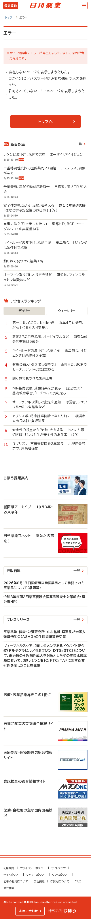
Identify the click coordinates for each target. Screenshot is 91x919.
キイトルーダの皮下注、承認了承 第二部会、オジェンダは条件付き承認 (45, 245)
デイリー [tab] (24, 310)
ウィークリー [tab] (66, 310)
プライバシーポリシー (33, 868)
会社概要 (9, 888)
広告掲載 (39, 881)
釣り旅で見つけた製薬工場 (26, 261)
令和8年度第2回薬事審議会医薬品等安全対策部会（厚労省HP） (44, 599)
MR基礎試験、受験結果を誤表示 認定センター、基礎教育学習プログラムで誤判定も (49, 391)
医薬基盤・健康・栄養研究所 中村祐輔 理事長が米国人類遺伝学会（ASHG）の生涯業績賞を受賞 (44, 634)
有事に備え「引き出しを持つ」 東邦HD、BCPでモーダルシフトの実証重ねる (44, 226)
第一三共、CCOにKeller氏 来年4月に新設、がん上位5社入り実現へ (48, 325)
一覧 (78, 144)
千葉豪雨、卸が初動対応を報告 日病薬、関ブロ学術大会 (45, 189)
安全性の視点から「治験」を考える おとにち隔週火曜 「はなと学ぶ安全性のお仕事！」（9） (45, 208)
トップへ (45, 122)
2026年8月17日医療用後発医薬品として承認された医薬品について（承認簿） (44, 585)
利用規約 (9, 868)
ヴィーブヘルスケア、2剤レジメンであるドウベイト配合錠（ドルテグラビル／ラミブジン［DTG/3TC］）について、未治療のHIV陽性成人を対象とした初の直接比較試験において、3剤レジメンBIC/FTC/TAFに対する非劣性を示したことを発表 (45, 655)
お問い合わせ (28, 911)
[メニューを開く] (84, 5)
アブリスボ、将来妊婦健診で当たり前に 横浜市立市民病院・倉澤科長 (48, 418)
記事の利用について (16, 881)
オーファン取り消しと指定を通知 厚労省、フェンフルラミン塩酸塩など (44, 277)
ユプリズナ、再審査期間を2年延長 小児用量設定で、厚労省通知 (48, 446)
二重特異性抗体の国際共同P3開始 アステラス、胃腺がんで (44, 171)
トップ (9, 17)
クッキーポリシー (36, 874)
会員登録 (10, 5)
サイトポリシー (12, 874)
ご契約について (59, 881)
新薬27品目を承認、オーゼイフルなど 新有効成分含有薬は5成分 (49, 339)
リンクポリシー (61, 874)
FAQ (78, 881)
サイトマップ (58, 868)
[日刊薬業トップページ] (45, 5)
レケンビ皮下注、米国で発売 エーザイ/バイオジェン (43, 154)
